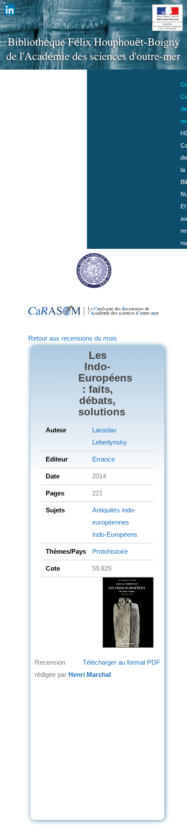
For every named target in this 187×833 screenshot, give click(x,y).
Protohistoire (110, 551)
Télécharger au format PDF (121, 662)
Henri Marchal (89, 674)
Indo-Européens (114, 534)
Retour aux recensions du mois (72, 338)
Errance (103, 459)
